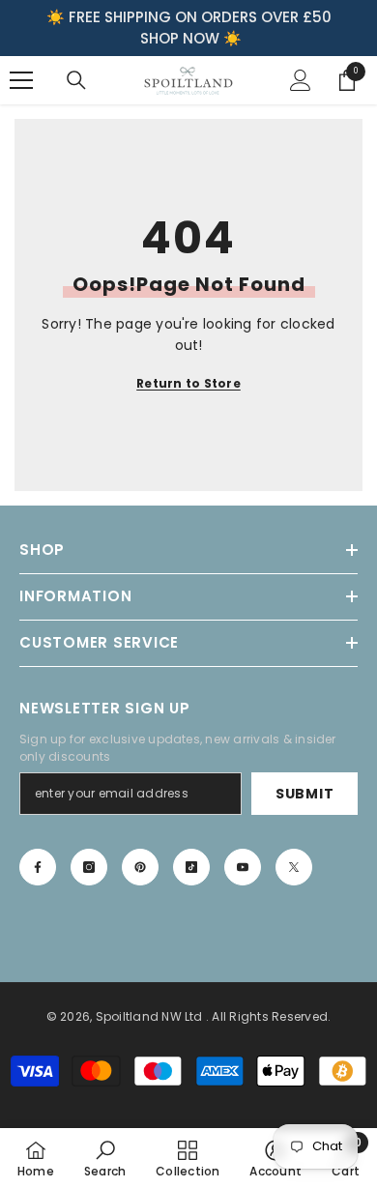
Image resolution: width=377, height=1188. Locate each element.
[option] (188, 28)
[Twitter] (294, 867)
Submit (305, 793)
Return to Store (188, 383)
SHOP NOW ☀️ (191, 38)
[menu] (21, 80)
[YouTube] (242, 867)
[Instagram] (89, 867)
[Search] (76, 80)
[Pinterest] (140, 867)
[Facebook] (37, 867)
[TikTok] (191, 867)
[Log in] (300, 80)
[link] (105, 1158)
